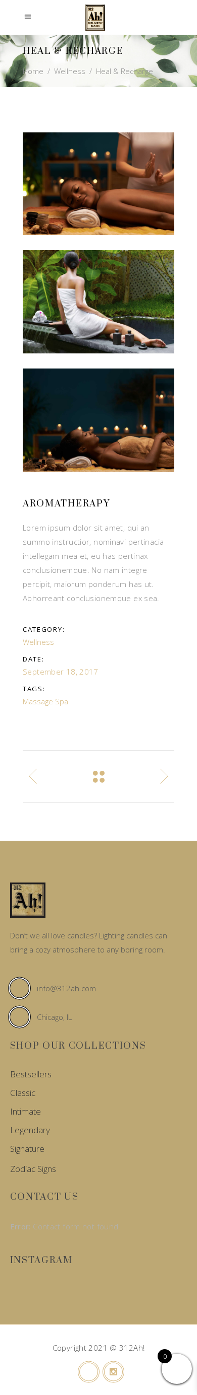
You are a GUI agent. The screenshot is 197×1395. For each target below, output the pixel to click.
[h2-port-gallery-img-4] (98, 420)
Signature (27, 1148)
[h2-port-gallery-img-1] (98, 184)
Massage (38, 701)
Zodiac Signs (33, 1168)
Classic (22, 1092)
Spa (61, 701)
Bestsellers (31, 1074)
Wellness (69, 71)
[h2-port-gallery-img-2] (98, 301)
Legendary (30, 1130)
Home (33, 71)
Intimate (25, 1111)
